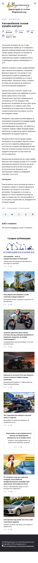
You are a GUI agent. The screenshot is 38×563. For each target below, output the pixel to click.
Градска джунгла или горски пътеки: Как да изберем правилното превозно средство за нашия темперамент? (19, 335)
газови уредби (29, 121)
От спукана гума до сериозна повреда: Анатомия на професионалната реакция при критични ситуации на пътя (16, 480)
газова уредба (12, 208)
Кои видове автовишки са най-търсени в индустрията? (16, 295)
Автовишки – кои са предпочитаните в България (15, 257)
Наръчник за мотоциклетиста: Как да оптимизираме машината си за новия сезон (19, 435)
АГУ (4, 208)
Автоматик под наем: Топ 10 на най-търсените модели (18, 521)
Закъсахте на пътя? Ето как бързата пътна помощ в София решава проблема (18, 377)
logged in (14, 228)
